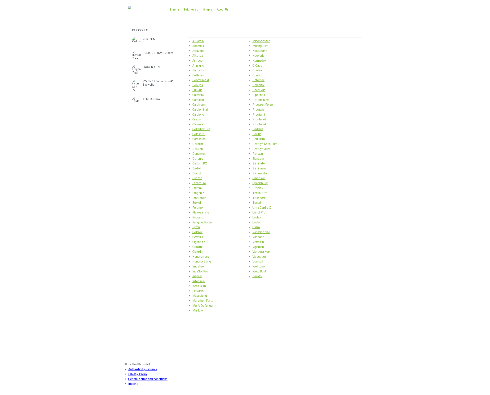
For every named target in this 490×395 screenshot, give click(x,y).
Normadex (259, 60)
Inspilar (197, 276)
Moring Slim (260, 46)
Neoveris (258, 55)
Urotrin (256, 222)
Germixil (197, 237)
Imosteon (198, 266)
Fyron (196, 227)
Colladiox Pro (201, 129)
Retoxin (257, 153)
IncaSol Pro (200, 271)
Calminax (198, 95)
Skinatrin (258, 158)
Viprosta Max (261, 252)
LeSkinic (198, 291)
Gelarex (197, 232)
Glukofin (197, 252)
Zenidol (257, 276)
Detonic (197, 158)
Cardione (198, 114)
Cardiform (199, 104)
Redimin (257, 129)
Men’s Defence (202, 305)
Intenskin (198, 281)
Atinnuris (198, 65)
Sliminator (259, 163)
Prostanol (259, 119)
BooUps (197, 85)
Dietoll (196, 168)
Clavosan (198, 124)
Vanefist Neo (261, 232)
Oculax (257, 75)
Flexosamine (200, 212)
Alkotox (197, 55)
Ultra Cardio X (261, 207)
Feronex (197, 207)
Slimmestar (260, 173)
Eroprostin (199, 198)
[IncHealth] (144, 9)
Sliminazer (259, 168)
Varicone (258, 237)
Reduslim (258, 139)
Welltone (258, 266)
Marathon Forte (202, 301)
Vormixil (257, 261)
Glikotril (197, 247)
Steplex (257, 188)
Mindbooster (261, 41)
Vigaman (258, 247)
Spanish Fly (260, 183)
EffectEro (199, 183)
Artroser (197, 60)
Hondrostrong (201, 261)
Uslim (256, 227)
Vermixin (258, 242)
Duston (197, 178)
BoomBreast (200, 80)
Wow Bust (259, 271)
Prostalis (258, 109)
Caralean (198, 100)
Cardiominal (200, 109)
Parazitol (258, 85)
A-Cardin (198, 41)
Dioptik (197, 173)
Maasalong (199, 296)
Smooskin (258, 178)
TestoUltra (259, 193)
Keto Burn (199, 286)
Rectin (256, 134)
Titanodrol (259, 198)
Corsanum (199, 139)
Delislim (197, 144)
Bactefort (199, 70)
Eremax (197, 188)
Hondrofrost (200, 256)
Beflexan (198, 75)
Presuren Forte (262, 104)
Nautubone (259, 51)
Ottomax (258, 80)
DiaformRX (199, 163)
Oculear (257, 70)
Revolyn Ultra (261, 149)
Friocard (197, 217)
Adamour (198, 46)
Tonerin (257, 202)
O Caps (257, 65)
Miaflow (197, 310)
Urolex (256, 217)
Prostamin (259, 114)
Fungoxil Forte (202, 222)
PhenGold (258, 90)
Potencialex (260, 100)
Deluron (197, 149)
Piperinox (258, 95)
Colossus (198, 134)
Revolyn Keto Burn (264, 144)
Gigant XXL (199, 242)
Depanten (199, 153)
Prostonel (259, 124)
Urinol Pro (258, 212)
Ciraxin (196, 119)
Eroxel (196, 202)
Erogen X (198, 193)
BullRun (197, 90)
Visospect (259, 256)
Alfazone (198, 51)
